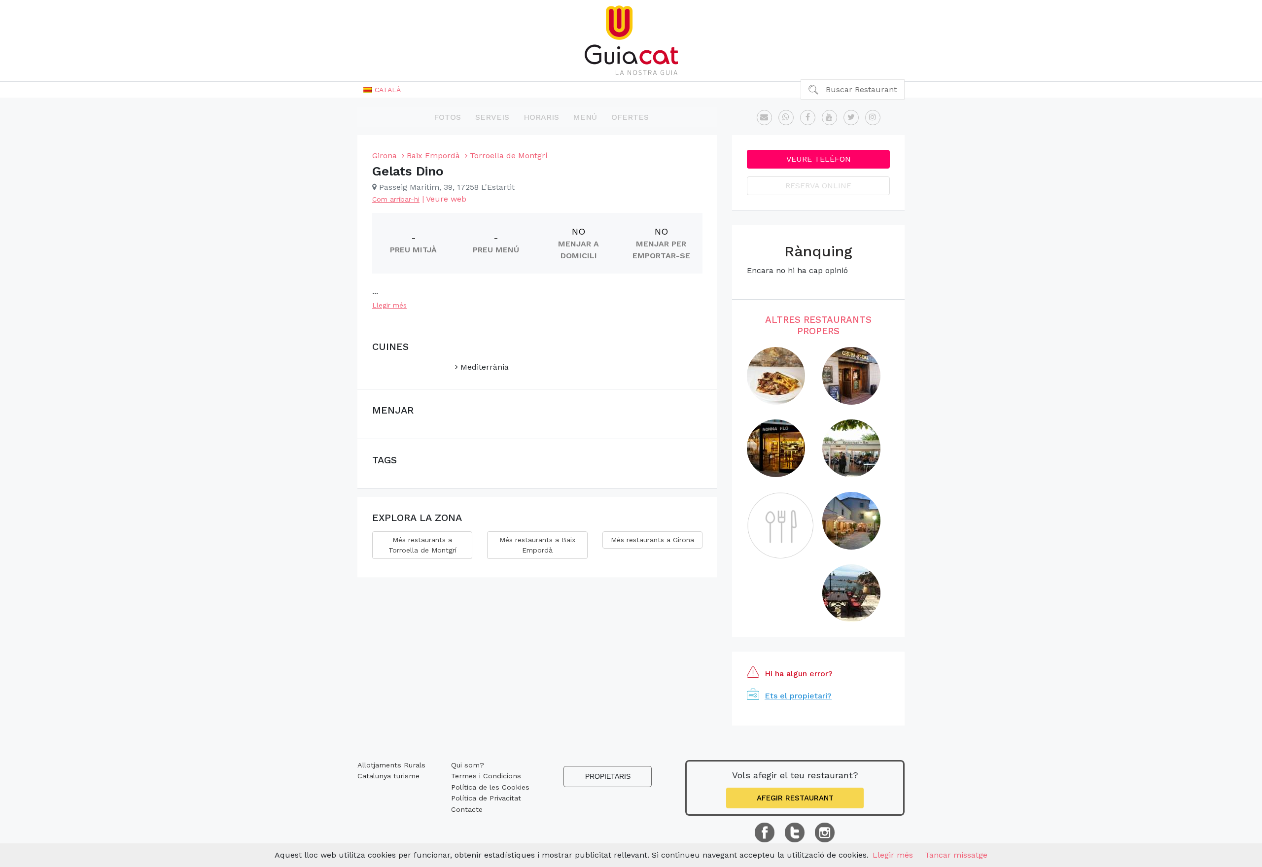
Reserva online (818, 185)
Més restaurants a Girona (652, 540)
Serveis (492, 117)
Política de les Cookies (490, 787)
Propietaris (608, 776)
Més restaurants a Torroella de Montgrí (422, 545)
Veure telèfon (818, 159)
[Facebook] (807, 117)
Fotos (447, 117)
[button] (382, 90)
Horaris (541, 117)
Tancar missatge (956, 855)
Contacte (467, 809)
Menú (585, 117)
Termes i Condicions (486, 776)
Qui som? (467, 765)
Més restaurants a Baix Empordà (537, 545)
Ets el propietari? (798, 695)
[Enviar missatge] (764, 117)
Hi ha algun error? (799, 673)
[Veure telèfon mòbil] (786, 117)
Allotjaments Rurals (391, 765)
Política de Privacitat (486, 798)
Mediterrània (483, 367)
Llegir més (389, 305)
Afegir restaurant (795, 798)
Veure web (446, 199)
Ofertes (630, 117)
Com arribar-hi (396, 199)
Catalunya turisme (388, 776)
